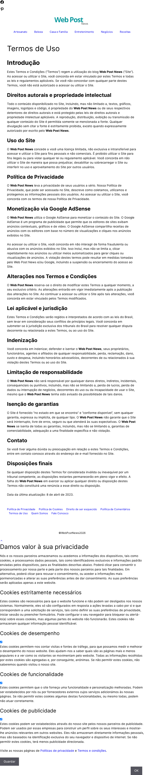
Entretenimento (84, 31)
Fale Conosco (59, 513)
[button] (1, 540)
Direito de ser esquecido (81, 509)
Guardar (9, 761)
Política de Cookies (51, 509)
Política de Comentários (115, 509)
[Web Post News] (71, 20)
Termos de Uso (18, 513)
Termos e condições (92, 750)
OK (136, 770)
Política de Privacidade (21, 509)
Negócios (107, 31)
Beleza (38, 31)
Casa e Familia (59, 31)
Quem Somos (39, 513)
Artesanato (20, 31)
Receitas (125, 31)
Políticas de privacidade (57, 750)
